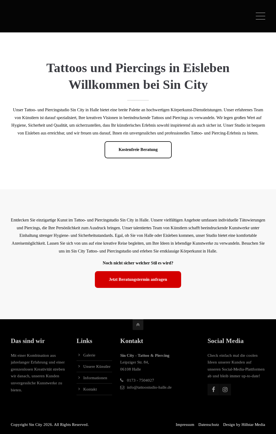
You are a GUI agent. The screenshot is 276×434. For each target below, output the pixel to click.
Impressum (185, 424)
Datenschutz (208, 424)
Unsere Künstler (97, 366)
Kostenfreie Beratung (138, 149)
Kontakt (90, 389)
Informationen (95, 378)
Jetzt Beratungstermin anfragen (138, 279)
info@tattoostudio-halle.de (149, 387)
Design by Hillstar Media (244, 424)
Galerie (89, 355)
